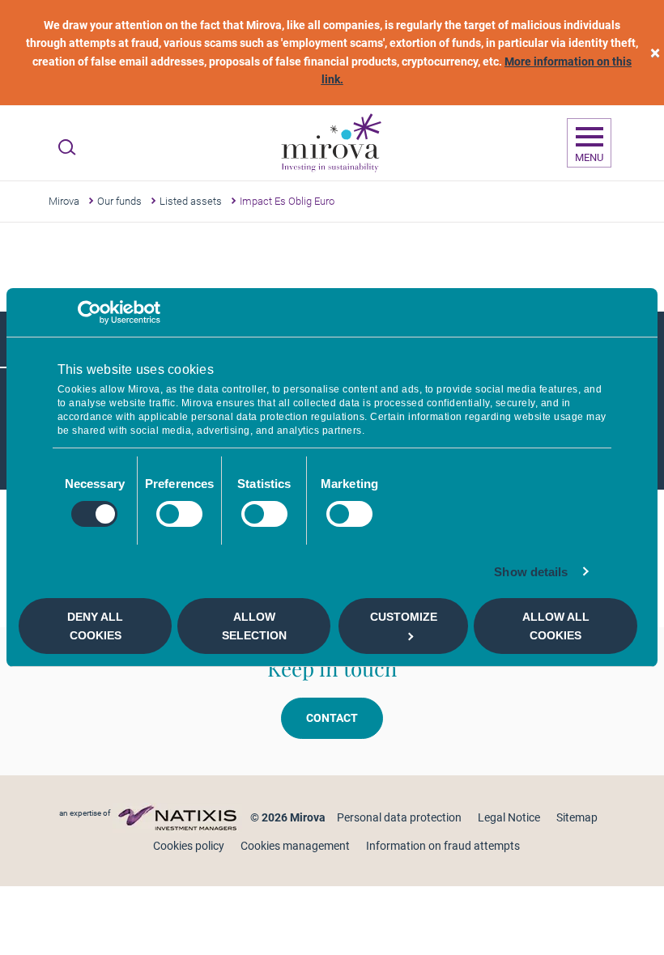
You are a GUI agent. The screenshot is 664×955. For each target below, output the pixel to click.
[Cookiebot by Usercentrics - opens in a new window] (89, 312)
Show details (531, 572)
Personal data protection (399, 817)
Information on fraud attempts (443, 845)
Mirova (64, 201)
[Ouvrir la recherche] (66, 147)
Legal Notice (509, 817)
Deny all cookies (95, 625)
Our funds (119, 201)
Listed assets (191, 201)
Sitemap (577, 817)
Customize (403, 616)
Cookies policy (188, 845)
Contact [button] (332, 717)
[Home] (330, 143)
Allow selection (254, 625)
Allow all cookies (556, 625)
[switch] (179, 514)
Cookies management (295, 845)
